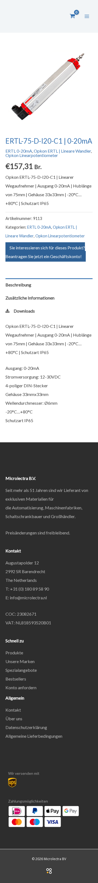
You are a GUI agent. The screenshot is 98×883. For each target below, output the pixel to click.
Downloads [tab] (24, 310)
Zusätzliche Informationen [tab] (29, 297)
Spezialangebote (21, 670)
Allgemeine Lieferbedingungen (33, 736)
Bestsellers (15, 678)
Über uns (13, 718)
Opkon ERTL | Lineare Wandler (62, 150)
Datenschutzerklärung (26, 727)
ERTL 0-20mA (18, 150)
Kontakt (13, 709)
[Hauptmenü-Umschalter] (87, 16)
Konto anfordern (20, 687)
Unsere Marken (20, 661)
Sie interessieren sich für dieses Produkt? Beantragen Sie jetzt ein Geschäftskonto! (45, 252)
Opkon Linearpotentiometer (31, 155)
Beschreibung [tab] (18, 284)
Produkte (14, 652)
